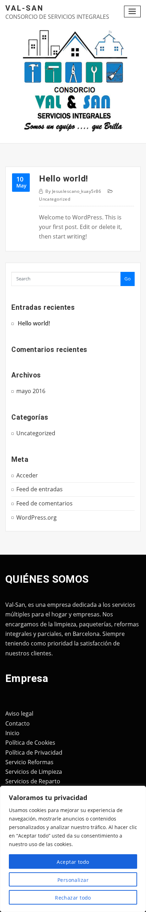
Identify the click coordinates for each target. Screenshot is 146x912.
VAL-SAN (24, 8)
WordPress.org (36, 517)
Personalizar (73, 880)
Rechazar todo (73, 897)
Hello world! (63, 178)
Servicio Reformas (29, 762)
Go (127, 278)
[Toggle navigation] (132, 11)
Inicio (12, 733)
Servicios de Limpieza (33, 772)
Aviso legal (19, 713)
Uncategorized (54, 199)
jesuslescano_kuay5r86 (73, 191)
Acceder (27, 475)
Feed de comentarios (44, 503)
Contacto (17, 723)
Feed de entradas (39, 489)
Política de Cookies (30, 742)
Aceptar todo (73, 861)
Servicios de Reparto (32, 781)
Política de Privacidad (33, 752)
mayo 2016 (30, 391)
